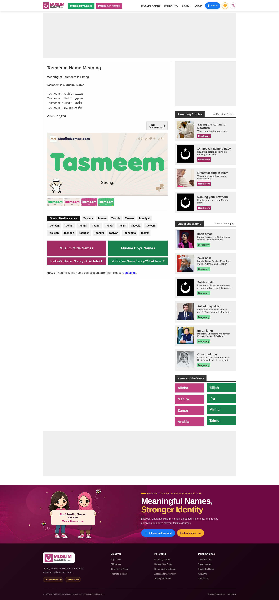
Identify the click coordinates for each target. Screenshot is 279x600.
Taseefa (135, 225)
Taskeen (53, 233)
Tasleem (150, 225)
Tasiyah (113, 233)
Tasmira (99, 233)
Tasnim (102, 218)
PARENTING (171, 5)
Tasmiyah (144, 218)
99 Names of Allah (119, 569)
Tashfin (82, 225)
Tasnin (96, 225)
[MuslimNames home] (59, 557)
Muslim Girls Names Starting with (76, 261)
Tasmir (145, 233)
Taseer (109, 225)
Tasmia (115, 218)
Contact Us (203, 578)
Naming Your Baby (163, 564)
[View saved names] (225, 5)
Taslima (88, 218)
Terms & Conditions (216, 594)
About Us (202, 574)
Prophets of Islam (119, 574)
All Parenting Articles (223, 114)
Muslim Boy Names (81, 5)
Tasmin (68, 225)
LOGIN (198, 5)
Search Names (205, 559)
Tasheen (84, 233)
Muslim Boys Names (138, 248)
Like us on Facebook (160, 533)
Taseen (129, 218)
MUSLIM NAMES (150, 5)
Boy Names (116, 559)
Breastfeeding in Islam (164, 569)
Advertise (232, 594)
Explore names (190, 533)
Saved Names (204, 564)
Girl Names (116, 564)
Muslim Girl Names (109, 5)
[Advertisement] (139, 35)
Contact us (129, 272)
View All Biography (224, 223)
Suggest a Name (206, 569)
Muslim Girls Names (76, 248)
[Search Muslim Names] (233, 5)
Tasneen (69, 233)
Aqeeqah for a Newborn (165, 574)
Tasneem (54, 225)
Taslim (122, 225)
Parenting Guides (162, 559)
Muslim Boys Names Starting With (138, 261)
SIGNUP (186, 5)
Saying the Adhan (162, 578)
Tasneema (129, 233)
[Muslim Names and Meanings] (54, 5)
